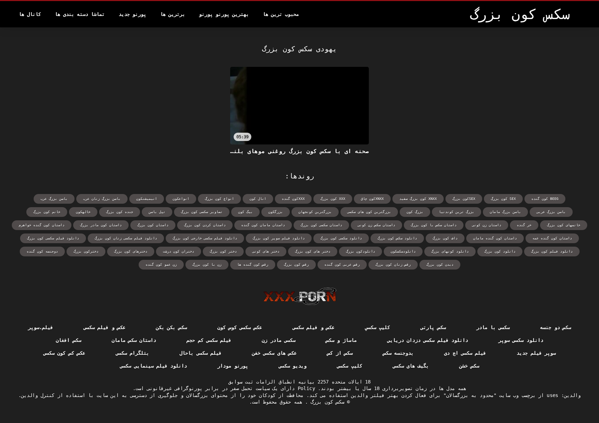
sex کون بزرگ (503, 199)
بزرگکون (275, 212)
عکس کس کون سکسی (64, 353)
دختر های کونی (265, 251)
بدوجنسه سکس (398, 353)
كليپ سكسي (377, 327)
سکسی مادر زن (278, 340)
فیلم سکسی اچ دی (465, 353)
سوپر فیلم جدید (536, 353)
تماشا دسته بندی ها (80, 14)
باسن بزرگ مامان (505, 212)
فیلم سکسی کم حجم (208, 340)
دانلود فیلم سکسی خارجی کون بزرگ (205, 238)
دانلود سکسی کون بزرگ (341, 238)
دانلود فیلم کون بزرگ (552, 251)
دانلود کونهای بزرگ (450, 251)
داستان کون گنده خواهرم (41, 225)
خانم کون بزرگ (46, 212)
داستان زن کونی (486, 225)
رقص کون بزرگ (296, 264)
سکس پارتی (432, 327)
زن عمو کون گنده (161, 264)
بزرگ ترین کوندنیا (456, 212)
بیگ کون (245, 212)
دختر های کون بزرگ (312, 251)
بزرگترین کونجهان (315, 212)
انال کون (258, 199)
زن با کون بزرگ (207, 264)
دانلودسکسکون (403, 251)
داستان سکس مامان (134, 340)
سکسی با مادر (493, 327)
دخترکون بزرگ (85, 251)
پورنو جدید (132, 14)
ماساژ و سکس (341, 340)
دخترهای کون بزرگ (130, 251)
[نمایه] (299, 296)
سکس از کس (340, 353)
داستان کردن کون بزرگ (205, 225)
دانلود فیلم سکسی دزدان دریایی (427, 340)
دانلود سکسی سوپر (520, 340)
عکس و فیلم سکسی (314, 327)
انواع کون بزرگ (219, 199)
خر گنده (524, 225)
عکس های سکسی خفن (274, 353)
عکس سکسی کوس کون (239, 327)
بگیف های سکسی (411, 366)
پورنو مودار (232, 366)
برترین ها (172, 14)
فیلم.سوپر (40, 327)
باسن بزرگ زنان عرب (102, 199)
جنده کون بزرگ (119, 212)
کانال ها (30, 14)
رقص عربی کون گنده (342, 264)
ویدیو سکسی (292, 366)
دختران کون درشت (178, 251)
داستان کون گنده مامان (495, 238)
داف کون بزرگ (445, 238)
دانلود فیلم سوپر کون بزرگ (279, 238)
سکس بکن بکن (171, 327)
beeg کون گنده (544, 199)
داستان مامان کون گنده (263, 225)
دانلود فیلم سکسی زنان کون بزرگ (126, 238)
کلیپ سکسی (349, 366)
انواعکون (181, 199)
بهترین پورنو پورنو (224, 14)
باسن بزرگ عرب (54, 199)
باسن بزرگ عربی (551, 212)
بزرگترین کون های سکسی (369, 212)
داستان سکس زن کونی (376, 225)
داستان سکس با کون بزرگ (434, 225)
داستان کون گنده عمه (552, 238)
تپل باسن (157, 212)
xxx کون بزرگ (332, 199)
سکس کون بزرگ (326, 402)
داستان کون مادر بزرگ (101, 225)
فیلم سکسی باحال (201, 353)
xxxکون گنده (293, 199)
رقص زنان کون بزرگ (393, 264)
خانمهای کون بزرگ (563, 225)
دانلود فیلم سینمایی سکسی (153, 366)
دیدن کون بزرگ (439, 264)
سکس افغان (68, 340)
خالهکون (83, 212)
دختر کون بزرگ (223, 251)
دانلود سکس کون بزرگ (397, 238)
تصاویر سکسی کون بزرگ (202, 212)
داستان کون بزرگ (152, 225)
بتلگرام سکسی (132, 353)
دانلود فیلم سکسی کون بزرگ (53, 238)
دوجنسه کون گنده (42, 251)
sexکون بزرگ (463, 199)
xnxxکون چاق (372, 199)
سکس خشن (469, 366)
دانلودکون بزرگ (360, 251)
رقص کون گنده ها (252, 264)
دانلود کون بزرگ (499, 251)
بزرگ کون (415, 212)
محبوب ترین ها (281, 14)
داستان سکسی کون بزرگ (321, 225)
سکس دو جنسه (555, 327)
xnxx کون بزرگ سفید (418, 199)
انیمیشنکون (146, 199)
